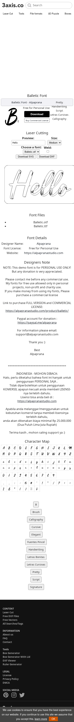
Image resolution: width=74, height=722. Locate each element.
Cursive (36, 527)
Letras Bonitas (36, 557)
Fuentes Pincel (36, 542)
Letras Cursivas (59, 114)
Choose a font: (31, 147)
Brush (36, 512)
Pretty (59, 102)
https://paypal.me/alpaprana (37, 322)
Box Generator (11, 653)
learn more (41, 719)
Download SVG (26, 156)
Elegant (36, 534)
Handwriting (59, 106)
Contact (7, 642)
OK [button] (53, 719)
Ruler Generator (12, 664)
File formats (36, 13)
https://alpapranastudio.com (43, 253)
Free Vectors (10, 620)
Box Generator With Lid (16, 656)
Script (59, 110)
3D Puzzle (53, 13)
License (7, 675)
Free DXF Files (11, 616)
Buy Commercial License (37, 120)
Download (37, 114)
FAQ (5, 638)
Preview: (28, 138)
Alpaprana (35, 102)
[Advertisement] (37, 54)
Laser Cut (8, 13)
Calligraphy (59, 118)
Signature (36, 587)
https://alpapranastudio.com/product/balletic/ (37, 311)
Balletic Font (19, 102)
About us (8, 634)
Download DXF (47, 156)
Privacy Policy (10, 679)
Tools (21, 13)
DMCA (6, 682)
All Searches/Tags (13, 623)
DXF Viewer (9, 660)
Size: (54, 138)
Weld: (48, 148)
